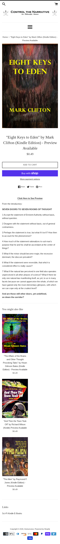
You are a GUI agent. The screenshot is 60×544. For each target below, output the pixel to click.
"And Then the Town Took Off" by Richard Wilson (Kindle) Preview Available (15, 424)
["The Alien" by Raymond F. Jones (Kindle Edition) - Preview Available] (15, 456)
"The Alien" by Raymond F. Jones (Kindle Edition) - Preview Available (15, 482)
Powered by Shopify (42, 529)
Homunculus (29, 529)
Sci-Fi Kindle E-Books (12, 513)
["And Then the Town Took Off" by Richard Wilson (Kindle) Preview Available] (15, 398)
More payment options (30, 179)
